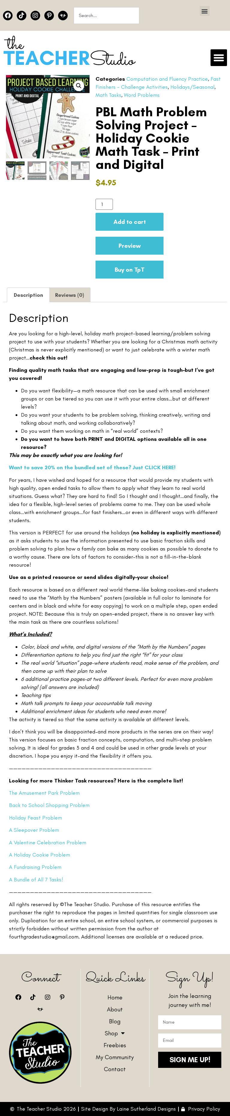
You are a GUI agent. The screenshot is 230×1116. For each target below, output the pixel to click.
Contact (115, 1069)
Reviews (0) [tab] (69, 295)
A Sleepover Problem (34, 830)
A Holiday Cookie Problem (39, 854)
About (115, 1009)
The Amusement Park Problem (44, 793)
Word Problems (142, 95)
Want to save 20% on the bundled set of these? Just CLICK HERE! (92, 467)
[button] (205, 11)
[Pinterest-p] (49, 15)
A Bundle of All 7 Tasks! (36, 879)
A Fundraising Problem (35, 867)
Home (115, 997)
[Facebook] (8, 15)
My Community (115, 1057)
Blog (115, 1021)
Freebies (115, 1045)
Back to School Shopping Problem (49, 805)
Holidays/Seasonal (192, 87)
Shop (111, 1033)
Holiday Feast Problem (35, 817)
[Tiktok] (21, 15)
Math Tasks (108, 95)
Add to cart (130, 221)
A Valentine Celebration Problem (47, 842)
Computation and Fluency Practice (167, 79)
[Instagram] (35, 15)
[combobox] (106, 15)
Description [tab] (28, 295)
